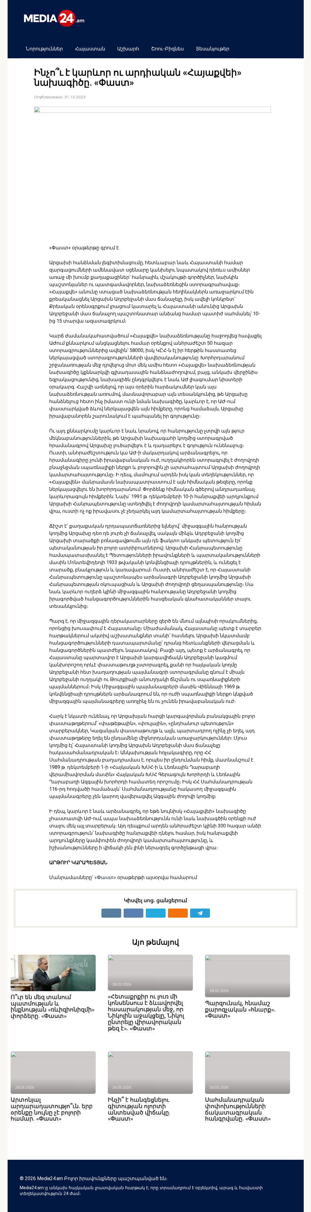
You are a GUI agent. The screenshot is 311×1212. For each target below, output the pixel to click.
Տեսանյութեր (212, 49)
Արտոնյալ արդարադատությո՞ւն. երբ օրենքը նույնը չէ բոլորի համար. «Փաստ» (52, 1109)
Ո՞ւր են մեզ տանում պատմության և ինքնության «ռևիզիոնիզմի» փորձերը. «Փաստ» (52, 1007)
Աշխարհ (128, 49)
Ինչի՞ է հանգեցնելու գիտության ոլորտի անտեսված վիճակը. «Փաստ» (139, 1109)
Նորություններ (44, 49)
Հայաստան (90, 49)
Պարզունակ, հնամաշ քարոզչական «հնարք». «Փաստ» (240, 1009)
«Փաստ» (105, 877)
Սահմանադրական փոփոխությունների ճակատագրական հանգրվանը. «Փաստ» (238, 1109)
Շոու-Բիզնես (167, 49)
